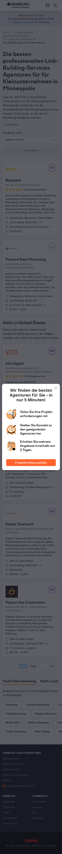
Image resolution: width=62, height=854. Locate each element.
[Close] (56, 388)
